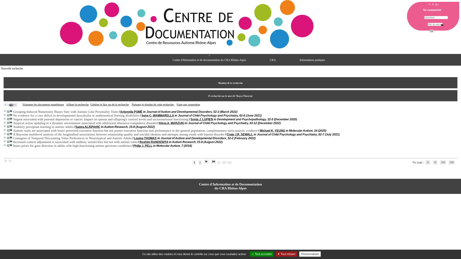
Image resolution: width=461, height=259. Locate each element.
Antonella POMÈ (131, 111)
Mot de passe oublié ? (431, 37)
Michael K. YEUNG (272, 130)
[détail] (5, 111)
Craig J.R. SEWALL (240, 134)
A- (429, 4)
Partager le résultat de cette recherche (153, 104)
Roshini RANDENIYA (154, 142)
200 (451, 162)
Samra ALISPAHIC (87, 126)
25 (427, 162)
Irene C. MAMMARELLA (158, 115)
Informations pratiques (312, 60)
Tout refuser (288, 254)
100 (443, 162)
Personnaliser (310, 254)
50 (435, 162)
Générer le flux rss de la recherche (109, 104)
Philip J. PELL (142, 145)
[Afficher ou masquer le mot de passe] (442, 25)
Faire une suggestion (188, 104)
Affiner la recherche (77, 104)
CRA (273, 60)
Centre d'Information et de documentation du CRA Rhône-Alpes (209, 60)
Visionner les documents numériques (43, 104)
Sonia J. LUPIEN (202, 119)
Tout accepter (263, 254)
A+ (437, 4)
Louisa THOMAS (145, 138)
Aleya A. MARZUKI (171, 123)
